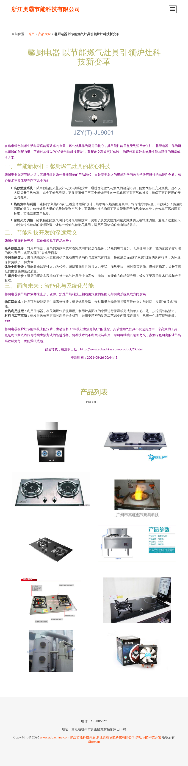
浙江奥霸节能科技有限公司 (45, 8)
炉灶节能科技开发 (83, 737)
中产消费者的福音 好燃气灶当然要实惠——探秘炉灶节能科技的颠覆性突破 (137, 442)
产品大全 (44, 34)
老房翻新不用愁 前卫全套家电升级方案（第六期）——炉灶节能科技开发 (137, 601)
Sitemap (94, 741)
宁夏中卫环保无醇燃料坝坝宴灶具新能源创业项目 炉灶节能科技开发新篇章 (137, 548)
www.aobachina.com (54, 737)
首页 (31, 34)
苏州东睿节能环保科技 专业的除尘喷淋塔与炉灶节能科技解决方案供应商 (51, 653)
